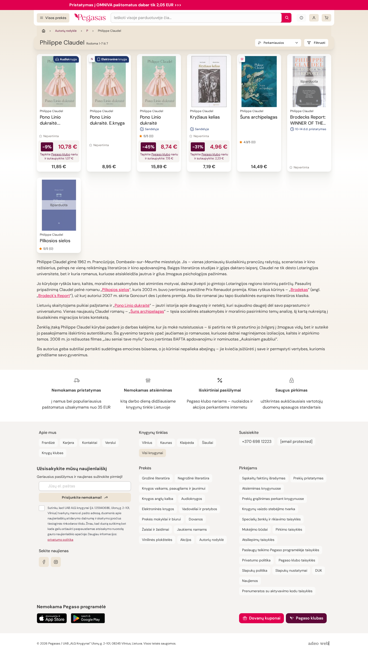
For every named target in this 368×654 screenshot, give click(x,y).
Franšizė (48, 442)
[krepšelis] (326, 18)
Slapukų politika (254, 570)
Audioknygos (191, 498)
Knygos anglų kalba (157, 498)
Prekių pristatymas (308, 478)
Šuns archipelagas (258, 117)
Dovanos (196, 519)
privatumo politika (60, 540)
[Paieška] (286, 18)
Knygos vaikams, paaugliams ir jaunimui (173, 488)
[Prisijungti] (314, 18)
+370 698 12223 (256, 441)
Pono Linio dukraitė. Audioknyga (52, 123)
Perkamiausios (274, 43)
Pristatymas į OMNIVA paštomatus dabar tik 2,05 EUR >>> (125, 5)
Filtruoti (319, 43)
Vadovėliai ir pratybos (199, 509)
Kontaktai (89, 442)
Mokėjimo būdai (255, 529)
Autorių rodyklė (66, 31)
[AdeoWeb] (319, 643)
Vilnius (147, 442)
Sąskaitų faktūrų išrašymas (263, 478)
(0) (151, 136)
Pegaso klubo (60, 154)
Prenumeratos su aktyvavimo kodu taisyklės (277, 591)
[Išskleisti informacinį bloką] (301, 18)
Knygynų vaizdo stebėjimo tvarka (268, 509)
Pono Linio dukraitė (150, 120)
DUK (318, 570)
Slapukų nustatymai (291, 570)
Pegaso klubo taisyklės (297, 560)
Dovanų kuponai (264, 618)
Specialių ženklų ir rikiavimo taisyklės (271, 519)
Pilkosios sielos (55, 241)
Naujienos (250, 580)
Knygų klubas (52, 453)
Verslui (110, 442)
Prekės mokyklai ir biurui (161, 519)
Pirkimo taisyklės (289, 529)
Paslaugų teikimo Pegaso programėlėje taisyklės (280, 550)
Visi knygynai (152, 453)
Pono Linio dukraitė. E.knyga (107, 120)
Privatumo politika (256, 560)
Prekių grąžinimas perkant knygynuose (273, 498)
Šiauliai (207, 442)
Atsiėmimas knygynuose (261, 488)
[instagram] (56, 562)
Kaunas (166, 442)
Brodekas (299, 289)
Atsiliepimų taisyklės (258, 539)
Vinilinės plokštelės (157, 539)
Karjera (68, 442)
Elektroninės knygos (158, 509)
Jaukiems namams (192, 529)
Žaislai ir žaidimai (155, 529)
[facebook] (44, 562)
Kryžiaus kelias (205, 117)
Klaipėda (187, 442)
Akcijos (185, 539)
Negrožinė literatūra (193, 478)
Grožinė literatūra (156, 478)
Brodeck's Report (54, 295)
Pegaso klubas (309, 618)
